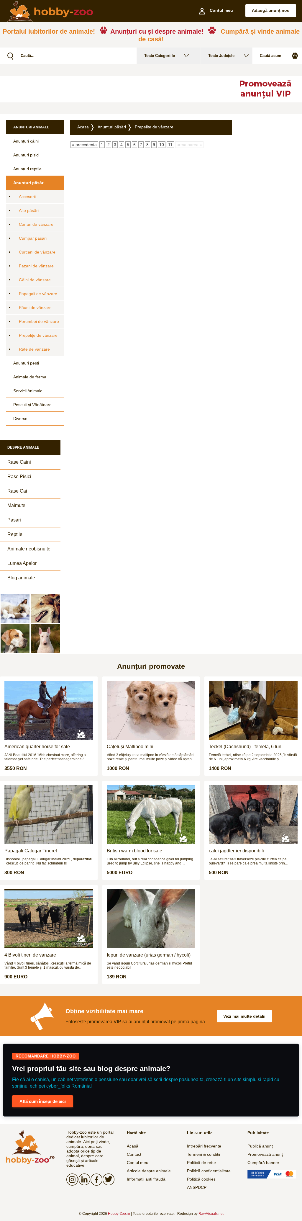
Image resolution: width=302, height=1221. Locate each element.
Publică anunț (260, 1146)
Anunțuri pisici (26, 155)
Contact (134, 1154)
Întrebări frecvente (204, 1146)
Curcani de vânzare (37, 252)
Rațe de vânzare (34, 349)
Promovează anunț (265, 1154)
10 (161, 144)
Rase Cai (17, 490)
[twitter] (109, 1179)
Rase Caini (19, 462)
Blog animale (21, 577)
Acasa (83, 127)
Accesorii (27, 196)
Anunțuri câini (26, 141)
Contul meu (137, 1162)
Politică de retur (201, 1162)
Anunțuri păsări (29, 182)
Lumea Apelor (22, 563)
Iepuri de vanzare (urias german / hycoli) (149, 954)
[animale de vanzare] (30, 1147)
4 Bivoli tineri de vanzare (30, 954)
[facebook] (97, 1179)
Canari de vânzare (36, 224)
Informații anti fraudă (146, 1179)
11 (170, 144)
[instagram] (72, 1179)
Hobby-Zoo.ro (119, 1214)
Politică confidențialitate (209, 1170)
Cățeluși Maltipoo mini (130, 746)
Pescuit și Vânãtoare (32, 404)
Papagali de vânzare (38, 293)
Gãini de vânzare (35, 279)
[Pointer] (15, 638)
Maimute (16, 505)
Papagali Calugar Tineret (30, 850)
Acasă (132, 1146)
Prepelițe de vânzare (38, 335)
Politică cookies (201, 1179)
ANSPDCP (196, 1187)
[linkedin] (84, 1179)
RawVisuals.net (211, 1214)
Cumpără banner (263, 1162)
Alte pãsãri (29, 210)
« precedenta (84, 144)
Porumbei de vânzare (39, 321)
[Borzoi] (45, 608)
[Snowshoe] (15, 608)
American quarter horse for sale (37, 746)
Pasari (14, 519)
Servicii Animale (27, 390)
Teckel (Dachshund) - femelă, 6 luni (246, 746)
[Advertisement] (143, 89)
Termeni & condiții (203, 1154)
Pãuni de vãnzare (35, 307)
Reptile (14, 534)
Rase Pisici (19, 476)
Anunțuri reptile (27, 168)
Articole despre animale (149, 1170)
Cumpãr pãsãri (33, 238)
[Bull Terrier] (45, 638)
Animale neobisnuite (28, 548)
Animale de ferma (29, 377)
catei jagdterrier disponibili (236, 850)
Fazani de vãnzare (36, 266)
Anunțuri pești (26, 363)
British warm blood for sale (134, 850)
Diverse (20, 418)
